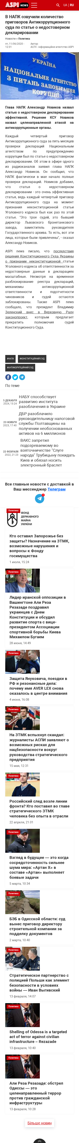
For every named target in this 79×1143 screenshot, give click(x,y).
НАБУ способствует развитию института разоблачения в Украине (42, 402)
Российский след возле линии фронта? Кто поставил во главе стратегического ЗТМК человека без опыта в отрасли (39, 808)
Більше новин (40, 1123)
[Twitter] (15, 377)
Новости (10, 38)
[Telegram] (22, 377)
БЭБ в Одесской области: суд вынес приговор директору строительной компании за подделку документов (37, 926)
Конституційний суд (33, 359)
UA (65, 5)
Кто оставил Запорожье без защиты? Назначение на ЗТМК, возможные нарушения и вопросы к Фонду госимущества (39, 546)
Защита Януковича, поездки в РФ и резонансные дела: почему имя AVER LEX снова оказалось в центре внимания (38, 686)
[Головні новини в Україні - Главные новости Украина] (17, 5)
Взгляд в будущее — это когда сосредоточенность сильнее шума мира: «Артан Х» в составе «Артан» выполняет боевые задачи (38, 867)
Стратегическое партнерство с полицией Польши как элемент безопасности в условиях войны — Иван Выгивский (39, 983)
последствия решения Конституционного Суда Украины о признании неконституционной (39, 256)
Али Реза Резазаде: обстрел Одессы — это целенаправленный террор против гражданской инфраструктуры (36, 1093)
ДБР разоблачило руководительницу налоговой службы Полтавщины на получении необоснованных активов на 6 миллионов (47, 423)
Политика (24, 38)
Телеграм (57, 489)
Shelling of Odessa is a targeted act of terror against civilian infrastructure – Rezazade (38, 1037)
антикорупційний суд (20, 367)
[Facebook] (8, 377)
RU (72, 5)
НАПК (11, 359)
